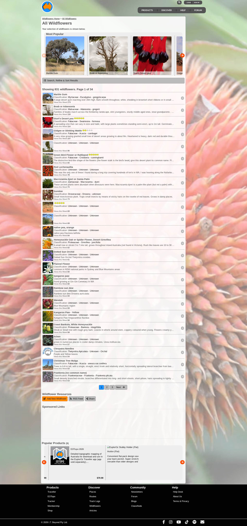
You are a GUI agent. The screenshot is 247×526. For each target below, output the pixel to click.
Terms (176, 501)
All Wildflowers (69, 18)
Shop (50, 510)
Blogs (134, 501)
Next (118, 387)
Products (147, 10)
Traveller (52, 492)
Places (92, 492)
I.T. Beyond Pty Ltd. (58, 522)
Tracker (51, 501)
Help (183, 10)
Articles (93, 510)
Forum (198, 10)
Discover (166, 10)
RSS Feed (78, 399)
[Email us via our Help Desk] (202, 522)
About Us (177, 496)
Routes (92, 496)
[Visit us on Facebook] (163, 522)
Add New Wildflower (56, 399)
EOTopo (51, 496)
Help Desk (178, 492)
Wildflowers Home (51, 18)
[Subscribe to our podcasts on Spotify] (194, 522)
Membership (53, 506)
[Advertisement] (126, 423)
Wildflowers (95, 506)
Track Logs (94, 501)
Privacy (185, 501)
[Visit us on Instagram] (170, 522)
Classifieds (136, 506)
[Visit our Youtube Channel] (179, 522)
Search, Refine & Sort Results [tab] (62, 80)
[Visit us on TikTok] (186, 522)
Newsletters (137, 492)
